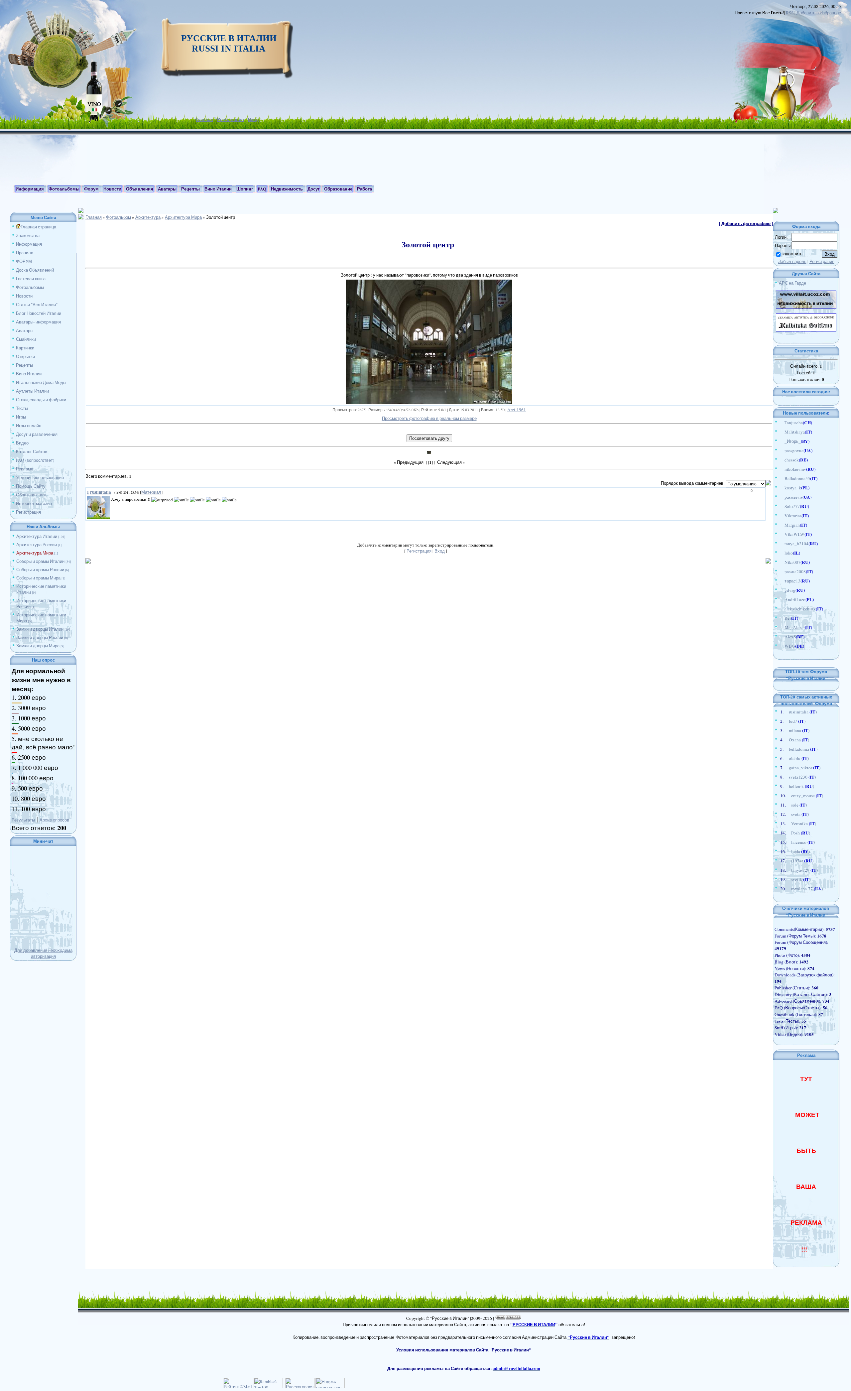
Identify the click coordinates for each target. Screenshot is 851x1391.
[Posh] (788, 833)
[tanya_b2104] (781, 544)
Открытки (25, 356)
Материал (151, 492)
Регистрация (230, 119)
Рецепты (24, 365)
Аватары (24, 330)
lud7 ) (797, 721)
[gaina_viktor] (786, 768)
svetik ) (800, 879)
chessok (792, 460)
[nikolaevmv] (781, 469)
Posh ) (800, 833)
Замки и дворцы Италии (39, 629)
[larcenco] (788, 842)
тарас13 (792, 581)
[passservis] (781, 497)
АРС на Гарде (792, 283)
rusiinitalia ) (803, 712)
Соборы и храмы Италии (40, 561)
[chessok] (781, 460)
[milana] (786, 730)
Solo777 (792, 506)
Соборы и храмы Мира (38, 578)
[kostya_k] (781, 488)
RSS (789, 13)
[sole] (788, 805)
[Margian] (781, 525)
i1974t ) (802, 861)
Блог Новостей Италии (38, 313)
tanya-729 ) (804, 870)
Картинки (25, 348)
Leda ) (800, 851)
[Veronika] (788, 823)
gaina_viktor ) (804, 768)
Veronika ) (803, 823)
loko (789, 553)
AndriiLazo (795, 599)
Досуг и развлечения (37, 434)
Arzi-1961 (516, 410)
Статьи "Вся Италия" (37, 305)
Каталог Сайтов (31, 451)
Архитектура (148, 217)
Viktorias (793, 516)
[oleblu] (786, 758)
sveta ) (800, 814)
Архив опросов (54, 820)
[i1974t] (788, 861)
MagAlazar (795, 627)
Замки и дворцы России (39, 637)
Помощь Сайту (31, 486)
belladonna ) (803, 749)
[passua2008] (781, 571)
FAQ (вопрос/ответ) (35, 460)
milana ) (799, 730)
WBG (790, 646)
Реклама (24, 469)
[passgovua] (781, 450)
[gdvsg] (781, 590)
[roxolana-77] (788, 889)
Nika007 (792, 562)
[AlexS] (781, 637)
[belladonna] (786, 749)
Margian (792, 525)
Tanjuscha (794, 423)
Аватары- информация (38, 322)
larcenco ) (803, 842)
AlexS (790, 637)
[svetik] (788, 879)
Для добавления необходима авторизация (43, 953)
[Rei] (781, 618)
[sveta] (788, 814)
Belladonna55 (797, 478)
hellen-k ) (801, 786)
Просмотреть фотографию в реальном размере (429, 418)
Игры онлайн (28, 426)
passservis (793, 497)
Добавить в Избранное (818, 13)
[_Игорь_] (781, 441)
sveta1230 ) (802, 777)
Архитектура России (36, 545)
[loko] (781, 553)
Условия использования (40, 477)
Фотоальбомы (30, 287)
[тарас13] (781, 581)
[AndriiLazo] (781, 599)
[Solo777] (781, 506)
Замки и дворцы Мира (38, 646)
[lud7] (786, 721)
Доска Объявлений (35, 270)
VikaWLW (794, 534)
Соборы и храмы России (40, 569)
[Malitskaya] (781, 432)
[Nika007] (781, 562)
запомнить (792, 254)
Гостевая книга (31, 279)
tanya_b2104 (796, 544)
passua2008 (795, 571)
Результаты (23, 820)
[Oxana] (786, 740)
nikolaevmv (795, 469)
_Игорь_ (793, 441)
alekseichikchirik (800, 609)
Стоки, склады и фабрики (41, 400)
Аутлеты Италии (32, 391)
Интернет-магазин (34, 503)
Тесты (22, 408)
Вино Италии (29, 374)
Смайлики (26, 339)
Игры (21, 417)
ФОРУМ (24, 261)
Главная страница (38, 227)
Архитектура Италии (36, 536)
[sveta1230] (786, 777)
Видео (22, 443)
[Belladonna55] (781, 478)
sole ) (799, 805)
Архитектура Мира (34, 553)
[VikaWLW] (781, 534)
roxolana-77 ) (807, 889)
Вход (253, 119)
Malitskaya (795, 432)
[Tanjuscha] (781, 423)
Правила (24, 253)
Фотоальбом (118, 217)
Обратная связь (32, 495)
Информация (29, 244)
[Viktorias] (781, 516)
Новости (24, 296)
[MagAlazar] (781, 627)
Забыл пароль (792, 261)
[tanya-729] (788, 870)
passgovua (794, 450)
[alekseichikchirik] (781, 609)
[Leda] (788, 851)
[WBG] (781, 646)
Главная (204, 119)
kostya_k (793, 488)
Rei (788, 618)
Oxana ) (799, 740)
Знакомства (28, 235)
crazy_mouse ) (807, 796)
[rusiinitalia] (786, 712)
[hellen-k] (786, 786)
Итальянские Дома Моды (41, 382)
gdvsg (790, 590)
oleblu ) (799, 758)
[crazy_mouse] (788, 796)
